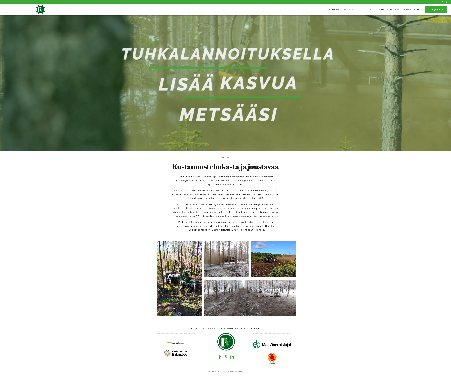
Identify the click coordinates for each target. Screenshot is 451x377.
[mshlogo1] (175, 350)
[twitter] (442, 2)
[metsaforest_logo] (176, 340)
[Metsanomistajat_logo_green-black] (272, 340)
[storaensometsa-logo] (272, 353)
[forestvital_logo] (40, 6)
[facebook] (438, 2)
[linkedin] (446, 2)
